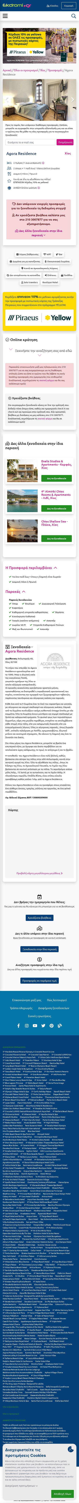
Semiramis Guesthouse (32, 1165)
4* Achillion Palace (26, 1256)
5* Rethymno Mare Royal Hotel (16, 1341)
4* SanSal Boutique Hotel (59, 1253)
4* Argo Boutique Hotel (62, 1261)
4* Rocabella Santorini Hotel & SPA (17, 1284)
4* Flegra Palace (9, 1264)
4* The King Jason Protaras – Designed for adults (23, 1383)
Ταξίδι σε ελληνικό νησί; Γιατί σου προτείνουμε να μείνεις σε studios (31, 1425)
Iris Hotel (28, 1159)
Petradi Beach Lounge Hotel (14, 1318)
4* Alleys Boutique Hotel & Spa (16, 1400)
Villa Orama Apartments (58, 1238)
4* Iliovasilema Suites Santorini (47, 1159)
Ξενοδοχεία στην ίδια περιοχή (40, 949)
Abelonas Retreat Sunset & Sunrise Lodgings (21, 1369)
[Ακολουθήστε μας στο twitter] (43, 1025)
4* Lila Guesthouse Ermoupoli (15, 1395)
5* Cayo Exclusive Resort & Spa (56, 1250)
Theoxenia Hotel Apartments (57, 1097)
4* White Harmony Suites (63, 1310)
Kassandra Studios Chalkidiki (42, 1395)
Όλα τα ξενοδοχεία (10, 1406)
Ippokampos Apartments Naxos (34, 1321)
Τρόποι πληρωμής (21, 1008)
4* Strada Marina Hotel (12, 1301)
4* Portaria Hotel (29, 1148)
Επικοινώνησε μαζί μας (26, 1000)
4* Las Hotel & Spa (10, 1213)
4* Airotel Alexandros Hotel (28, 1207)
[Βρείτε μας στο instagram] (26, 1025)
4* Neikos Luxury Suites (27, 1156)
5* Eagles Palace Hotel (38, 1318)
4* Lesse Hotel (9, 1102)
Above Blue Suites (10, 1145)
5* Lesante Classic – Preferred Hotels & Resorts (22, 1344)
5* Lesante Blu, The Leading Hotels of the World (23, 1327)
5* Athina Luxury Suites (47, 1256)
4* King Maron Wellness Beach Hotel (42, 1202)
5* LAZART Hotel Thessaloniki (15, 1247)
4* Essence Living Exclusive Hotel (17, 1224)
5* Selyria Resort (45, 1088)
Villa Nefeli (50, 1264)
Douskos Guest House (33, 1301)
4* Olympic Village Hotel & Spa (16, 1091)
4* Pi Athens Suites (54, 1227)
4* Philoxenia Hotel (11, 1114)
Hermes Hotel (26, 1259)
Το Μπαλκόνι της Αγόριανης (46, 1176)
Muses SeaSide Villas (32, 1122)
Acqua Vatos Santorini (33, 1170)
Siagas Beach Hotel (61, 1094)
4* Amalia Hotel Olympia (55, 1125)
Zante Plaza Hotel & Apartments (32, 1085)
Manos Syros (63, 1182)
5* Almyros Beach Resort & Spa (40, 1275)
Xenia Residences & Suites (14, 1329)
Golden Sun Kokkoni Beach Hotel (16, 1108)
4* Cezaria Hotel (27, 1145)
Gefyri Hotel (36, 1250)
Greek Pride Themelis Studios (31, 1227)
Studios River (8, 1207)
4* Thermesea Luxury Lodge (31, 1264)
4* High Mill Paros (51, 1122)
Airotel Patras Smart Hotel (56, 1165)
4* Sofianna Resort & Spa (13, 1358)
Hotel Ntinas (45, 1173)
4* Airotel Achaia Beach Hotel (15, 1074)
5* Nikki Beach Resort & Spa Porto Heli (19, 1134)
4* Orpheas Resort (39, 1341)
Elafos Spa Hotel (62, 1400)
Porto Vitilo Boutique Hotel (53, 1116)
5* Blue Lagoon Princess (13, 1082)
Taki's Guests (32, 1389)
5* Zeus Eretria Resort (44, 1068)
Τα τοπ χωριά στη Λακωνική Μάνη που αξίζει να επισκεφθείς (28, 1442)
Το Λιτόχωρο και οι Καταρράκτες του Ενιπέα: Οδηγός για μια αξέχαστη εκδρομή (35, 1436)
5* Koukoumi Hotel (65, 1264)
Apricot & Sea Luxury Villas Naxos (38, 1349)
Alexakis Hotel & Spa (26, 1244)
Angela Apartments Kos (54, 1329)
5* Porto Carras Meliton (41, 1094)
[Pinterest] (51, 1025)
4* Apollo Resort (34, 1329)
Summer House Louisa (47, 1244)
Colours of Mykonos (63, 1304)
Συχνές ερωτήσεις (39, 1016)
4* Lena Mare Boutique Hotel (34, 1290)
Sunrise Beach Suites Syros (14, 1332)
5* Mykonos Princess (52, 1267)
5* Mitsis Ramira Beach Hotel (15, 1267)
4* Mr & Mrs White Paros (41, 1230)
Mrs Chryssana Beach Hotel (14, 1131)
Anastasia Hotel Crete (54, 1363)
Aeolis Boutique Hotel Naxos (15, 1139)
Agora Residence (19, 651)
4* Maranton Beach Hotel (34, 1077)
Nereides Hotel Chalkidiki (13, 1389)
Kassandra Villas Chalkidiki (14, 1397)
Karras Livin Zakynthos (12, 1349)
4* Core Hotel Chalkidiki (29, 1196)
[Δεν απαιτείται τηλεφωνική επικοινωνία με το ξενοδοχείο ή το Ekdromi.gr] (38, 187)
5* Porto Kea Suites (11, 1253)
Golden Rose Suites (11, 1173)
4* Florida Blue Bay (57, 1080)
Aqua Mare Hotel (31, 1298)
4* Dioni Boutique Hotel (13, 1142)
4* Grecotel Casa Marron (38, 1054)
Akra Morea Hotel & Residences (39, 1105)
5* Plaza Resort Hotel (40, 1261)
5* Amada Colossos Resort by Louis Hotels (20, 1366)
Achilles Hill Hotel (10, 1153)
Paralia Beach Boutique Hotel (39, 1168)
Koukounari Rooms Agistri (14, 1202)
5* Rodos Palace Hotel (12, 1122)
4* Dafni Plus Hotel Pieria (54, 1346)
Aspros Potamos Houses (13, 1352)
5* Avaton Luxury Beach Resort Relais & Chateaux (23, 1378)
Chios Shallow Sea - (54, 523)
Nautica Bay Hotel (57, 1063)
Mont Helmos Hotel (48, 1156)
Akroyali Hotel (43, 1134)
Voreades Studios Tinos (12, 1392)
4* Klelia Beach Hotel (34, 1082)
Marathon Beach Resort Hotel (15, 1190)
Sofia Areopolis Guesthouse (57, 1386)
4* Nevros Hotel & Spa (12, 1236)
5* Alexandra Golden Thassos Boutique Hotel (45, 1142)
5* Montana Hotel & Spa (52, 1060)
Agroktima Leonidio (11, 1162)
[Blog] (59, 1025)
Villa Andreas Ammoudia (13, 1222)
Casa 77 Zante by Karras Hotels (15, 1250)
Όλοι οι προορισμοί (26, 70)
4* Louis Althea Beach (35, 1358)
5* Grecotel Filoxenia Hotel (14, 1054)
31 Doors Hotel (9, 1244)
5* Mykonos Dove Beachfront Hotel (18, 1310)
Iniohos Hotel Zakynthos (32, 1324)
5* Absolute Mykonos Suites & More (18, 1176)
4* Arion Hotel (41, 1080)
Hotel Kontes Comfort (12, 1298)
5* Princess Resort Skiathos (29, 1193)
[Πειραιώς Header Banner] (39, 45)
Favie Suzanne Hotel (33, 1125)
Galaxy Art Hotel (10, 1196)
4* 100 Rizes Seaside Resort (32, 1153)
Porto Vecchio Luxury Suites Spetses (18, 1381)
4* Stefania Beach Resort (63, 1111)
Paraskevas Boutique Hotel (42, 1270)
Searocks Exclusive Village (38, 1179)
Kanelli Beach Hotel (62, 1091)
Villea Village (67, 1298)
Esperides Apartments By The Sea (17, 1233)
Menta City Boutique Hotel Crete (58, 1344)
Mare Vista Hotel (24, 1102)
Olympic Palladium (11, 1315)
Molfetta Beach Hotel (28, 1304)
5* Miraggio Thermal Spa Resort (50, 1145)
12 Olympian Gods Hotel (13, 1105)
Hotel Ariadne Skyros (46, 1335)
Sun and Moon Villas (34, 1222)
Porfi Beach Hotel (56, 1341)
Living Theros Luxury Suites (46, 1287)
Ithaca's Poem (58, 1187)
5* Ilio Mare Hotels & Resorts (56, 1071)
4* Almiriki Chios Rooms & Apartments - (56, 495)
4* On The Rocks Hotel (12, 1338)
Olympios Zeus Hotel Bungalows (47, 1236)
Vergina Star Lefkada (42, 1224)
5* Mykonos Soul (41, 1307)
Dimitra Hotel (37, 1363)
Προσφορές (55, 70)
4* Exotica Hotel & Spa (32, 1071)
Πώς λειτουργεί (57, 1000)
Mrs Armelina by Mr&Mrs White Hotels (19, 1335)
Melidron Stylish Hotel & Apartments (42, 1397)
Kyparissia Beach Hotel (47, 1213)
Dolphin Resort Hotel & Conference (18, 1361)
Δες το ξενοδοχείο (56, 478)
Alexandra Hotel (60, 1210)
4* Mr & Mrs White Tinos (44, 1102)
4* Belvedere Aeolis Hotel (14, 1199)
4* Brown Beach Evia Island (14, 1099)
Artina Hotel (47, 1196)
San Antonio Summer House (52, 1219)
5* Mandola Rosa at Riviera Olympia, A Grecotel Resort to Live (28, 1051)
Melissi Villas (26, 1315)
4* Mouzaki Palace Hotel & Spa (15, 1094)
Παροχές (13, 591)
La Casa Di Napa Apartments (14, 1219)
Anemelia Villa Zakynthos (54, 1352)
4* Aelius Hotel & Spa (12, 1165)
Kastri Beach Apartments (50, 1389)
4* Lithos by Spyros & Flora (14, 1312)
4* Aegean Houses (58, 1318)
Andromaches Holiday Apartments (17, 1307)
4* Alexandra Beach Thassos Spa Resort (46, 1185)
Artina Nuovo (35, 1267)
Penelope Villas (46, 1304)
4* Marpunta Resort (11, 1119)
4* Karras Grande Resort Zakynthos (17, 1136)
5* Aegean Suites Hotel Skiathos (27, 1346)
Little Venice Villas (48, 1355)
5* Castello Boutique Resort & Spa (17, 1273)
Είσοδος (54, 5)
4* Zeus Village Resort (40, 1375)
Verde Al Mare (36, 1247)
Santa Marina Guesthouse (42, 1400)
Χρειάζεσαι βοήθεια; (39, 917)
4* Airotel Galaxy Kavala (39, 1139)
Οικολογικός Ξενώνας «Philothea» (42, 1182)
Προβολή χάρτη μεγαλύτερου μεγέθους (39, 873)
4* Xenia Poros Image (55, 1082)
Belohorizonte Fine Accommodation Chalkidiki (22, 1372)
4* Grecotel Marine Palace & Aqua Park (19, 1057)
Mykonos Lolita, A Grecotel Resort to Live (20, 1355)
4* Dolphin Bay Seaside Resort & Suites (19, 1088)
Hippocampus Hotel (11, 1278)
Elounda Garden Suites (43, 1284)
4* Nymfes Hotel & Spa (48, 1114)
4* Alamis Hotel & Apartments (15, 1230)
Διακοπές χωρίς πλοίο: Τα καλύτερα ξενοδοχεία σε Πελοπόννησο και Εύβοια (34, 1430)
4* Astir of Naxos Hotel (44, 1315)
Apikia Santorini (9, 1304)
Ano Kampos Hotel (63, 1241)
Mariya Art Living (10, 1293)
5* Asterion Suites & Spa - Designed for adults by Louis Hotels (28, 1295)
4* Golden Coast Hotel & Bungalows (18, 1068)
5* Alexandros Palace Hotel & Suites (18, 1287)
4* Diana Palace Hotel (48, 1148)
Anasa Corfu (8, 1275)
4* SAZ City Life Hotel (31, 1119)
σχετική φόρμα (46, 380)
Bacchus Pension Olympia (59, 1204)
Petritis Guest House (62, 1224)
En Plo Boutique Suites (54, 1301)
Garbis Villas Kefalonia (12, 1159)
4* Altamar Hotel (29, 1114)
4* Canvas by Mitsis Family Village (57, 1278)
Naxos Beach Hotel (63, 1275)
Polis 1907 (7, 1346)
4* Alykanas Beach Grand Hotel (16, 1097)
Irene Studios (36, 1097)
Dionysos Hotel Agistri (50, 1298)
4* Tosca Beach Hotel (11, 1071)
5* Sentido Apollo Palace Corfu (16, 1270)
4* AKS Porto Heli (58, 1074)
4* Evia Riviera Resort (39, 1074)
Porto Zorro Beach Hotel (57, 1099)
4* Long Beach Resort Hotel (14, 1065)
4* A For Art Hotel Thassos (14, 1179)
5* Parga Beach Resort (49, 1216)
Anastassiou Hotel (27, 1213)
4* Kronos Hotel (9, 1085)
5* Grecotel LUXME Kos (61, 1054)
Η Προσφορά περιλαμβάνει (29, 567)
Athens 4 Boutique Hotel (13, 1241)
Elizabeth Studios (10, 1116)
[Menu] (5, 15)
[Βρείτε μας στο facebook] (18, 1025)
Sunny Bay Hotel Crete (12, 1204)
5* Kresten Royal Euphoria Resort (17, 1281)
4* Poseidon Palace (31, 1060)
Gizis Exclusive (40, 1259)
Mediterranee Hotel (42, 1210)
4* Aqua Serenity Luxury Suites (16, 1363)
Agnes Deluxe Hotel (11, 1238)
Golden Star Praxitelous (13, 1125)
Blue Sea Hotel (34, 1131)
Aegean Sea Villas (42, 1310)
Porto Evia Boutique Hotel (54, 1119)
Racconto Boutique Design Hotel (57, 1193)
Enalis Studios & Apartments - (56, 464)
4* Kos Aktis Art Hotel (31, 1278)
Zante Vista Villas (42, 1361)
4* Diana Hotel (9, 1156)
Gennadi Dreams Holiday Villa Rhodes (41, 1392)
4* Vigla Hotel (56, 1321)
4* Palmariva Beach (36, 1099)
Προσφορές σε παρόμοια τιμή (39, 980)
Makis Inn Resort (64, 1273)
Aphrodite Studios (50, 1207)
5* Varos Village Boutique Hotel (40, 1312)
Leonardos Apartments (56, 1153)
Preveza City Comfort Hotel (33, 1238)
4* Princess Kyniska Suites (35, 1204)
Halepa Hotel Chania (11, 1324)
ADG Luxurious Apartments (51, 1150)
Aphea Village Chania (54, 1372)
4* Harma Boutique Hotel (44, 1273)
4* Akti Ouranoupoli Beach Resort (17, 1210)
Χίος (43, 70)
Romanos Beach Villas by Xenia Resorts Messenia (23, 1386)
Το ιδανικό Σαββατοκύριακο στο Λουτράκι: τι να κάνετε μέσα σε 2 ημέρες (32, 1427)
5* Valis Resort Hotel (11, 1060)
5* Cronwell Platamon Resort (35, 1063)
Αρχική (7, 70)
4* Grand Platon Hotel (12, 1077)
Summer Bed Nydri (33, 1352)
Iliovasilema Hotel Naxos (37, 1332)
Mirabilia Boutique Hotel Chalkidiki (35, 1187)
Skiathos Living (9, 1193)
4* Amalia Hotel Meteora (13, 1150)
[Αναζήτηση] (73, 16)
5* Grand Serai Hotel (11, 1063)
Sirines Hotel (57, 1139)
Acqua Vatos (31, 1216)
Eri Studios (19, 1275)
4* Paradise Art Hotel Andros (45, 1108)
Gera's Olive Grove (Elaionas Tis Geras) (46, 1190)
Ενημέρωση (65, 142)
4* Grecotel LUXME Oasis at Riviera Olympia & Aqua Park (26, 1111)
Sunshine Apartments (12, 1170)
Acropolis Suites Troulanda (56, 1247)
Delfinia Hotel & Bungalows (57, 1327)
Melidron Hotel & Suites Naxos (46, 1233)
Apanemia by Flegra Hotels (53, 1128)
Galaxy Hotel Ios (9, 1227)
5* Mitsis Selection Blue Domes (16, 1261)
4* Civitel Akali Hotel (58, 1290)
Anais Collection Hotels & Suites (39, 1241)
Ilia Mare (27, 1236)
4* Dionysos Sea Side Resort (62, 1332)
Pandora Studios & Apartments (15, 1375)
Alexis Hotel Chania (11, 1290)
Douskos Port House (11, 1148)
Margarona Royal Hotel (29, 1116)
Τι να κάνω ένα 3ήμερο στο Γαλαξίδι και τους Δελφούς (25, 1439)
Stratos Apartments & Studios (33, 1253)
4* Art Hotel (62, 1312)
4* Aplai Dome (39, 1281)
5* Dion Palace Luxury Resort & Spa (17, 1080)
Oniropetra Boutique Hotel (45, 1136)
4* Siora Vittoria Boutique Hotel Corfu (38, 1162)
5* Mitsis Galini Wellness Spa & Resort (53, 1057)
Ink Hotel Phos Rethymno (50, 1366)
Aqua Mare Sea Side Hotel (38, 1199)
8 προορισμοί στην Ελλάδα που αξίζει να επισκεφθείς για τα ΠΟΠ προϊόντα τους (36, 1433)
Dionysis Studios (61, 1168)
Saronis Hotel (50, 1170)
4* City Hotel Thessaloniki (13, 1168)
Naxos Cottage (30, 1338)
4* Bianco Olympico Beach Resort (42, 1065)
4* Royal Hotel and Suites (13, 1216)
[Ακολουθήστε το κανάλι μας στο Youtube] (35, 1025)
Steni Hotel (33, 1219)
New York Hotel (9, 1256)
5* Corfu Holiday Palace (41, 1091)
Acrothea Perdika (10, 1187)
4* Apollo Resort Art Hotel (14, 1182)
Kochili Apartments (29, 1173)
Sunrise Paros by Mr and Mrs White (53, 1338)
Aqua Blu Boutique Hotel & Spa (33, 1293)
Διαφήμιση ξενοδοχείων (53, 1008)
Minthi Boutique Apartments (15, 1185)
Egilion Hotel (32, 1150)
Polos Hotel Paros (10, 1259)
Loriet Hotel (57, 1199)
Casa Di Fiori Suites (10, 1321)
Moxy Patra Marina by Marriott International (21, 1128)
